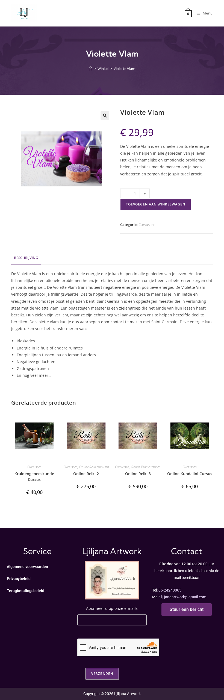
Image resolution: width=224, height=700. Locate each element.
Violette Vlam (124, 68)
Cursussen (146, 224)
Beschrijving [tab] (26, 257)
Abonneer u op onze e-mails (112, 608)
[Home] (90, 68)
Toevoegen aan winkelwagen (155, 204)
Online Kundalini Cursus (189, 473)
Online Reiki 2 (86, 473)
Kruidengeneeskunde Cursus (34, 476)
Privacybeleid (19, 579)
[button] (105, 115)
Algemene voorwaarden (27, 566)
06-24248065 (169, 590)
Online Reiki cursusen (94, 466)
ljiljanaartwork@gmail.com (183, 597)
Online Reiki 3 (138, 473)
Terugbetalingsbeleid (25, 591)
